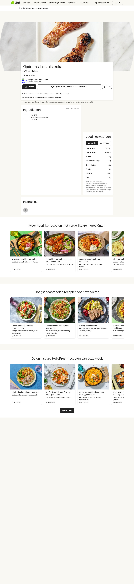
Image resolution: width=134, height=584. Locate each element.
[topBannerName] (67, 16)
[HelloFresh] (15, 2)
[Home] (19, 8)
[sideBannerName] (98, 117)
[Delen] (110, 87)
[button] (102, 3)
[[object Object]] (104, 87)
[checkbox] (23, 75)
